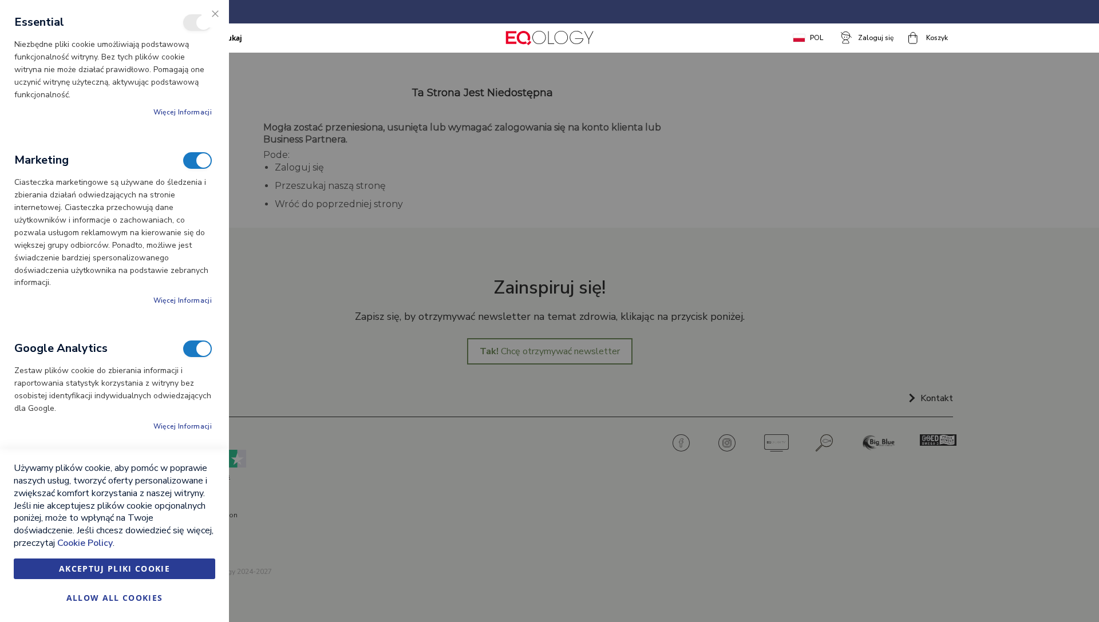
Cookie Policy (85, 543)
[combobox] (273, 37)
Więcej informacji (182, 112)
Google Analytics (197, 348)
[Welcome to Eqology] (549, 38)
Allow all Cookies (114, 597)
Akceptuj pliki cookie (114, 568)
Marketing (197, 160)
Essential (197, 22)
